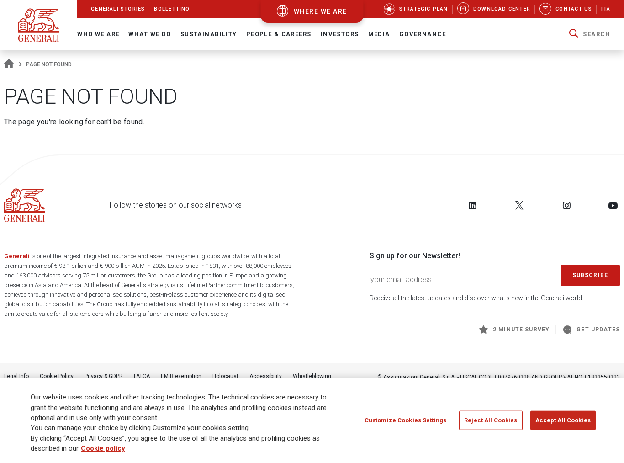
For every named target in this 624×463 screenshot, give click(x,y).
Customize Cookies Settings (405, 419)
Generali (17, 256)
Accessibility (265, 376)
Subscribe (590, 275)
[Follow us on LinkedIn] (473, 205)
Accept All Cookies (563, 419)
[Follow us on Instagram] (566, 205)
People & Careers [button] (279, 34)
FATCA (142, 376)
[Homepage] (9, 64)
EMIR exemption (181, 376)
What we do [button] (149, 34)
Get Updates (598, 329)
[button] (589, 34)
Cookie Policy (57, 376)
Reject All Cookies (490, 419)
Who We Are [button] (98, 34)
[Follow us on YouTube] (613, 205)
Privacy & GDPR (104, 376)
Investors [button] (340, 34)
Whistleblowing (312, 376)
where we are (320, 11)
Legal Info (16, 376)
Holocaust (225, 376)
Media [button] (379, 34)
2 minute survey (521, 329)
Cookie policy (103, 449)
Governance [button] (422, 34)
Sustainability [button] (208, 34)
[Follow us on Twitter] (519, 205)
